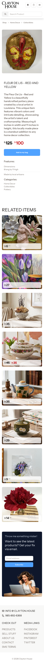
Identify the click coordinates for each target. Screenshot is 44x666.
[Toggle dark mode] (27, 4)
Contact (8, 642)
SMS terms (9, 646)
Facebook (30, 629)
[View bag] (33, 4)
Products (8, 629)
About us (8, 638)
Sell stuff (9, 633)
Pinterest (30, 638)
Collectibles (28, 22)
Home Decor (15, 22)
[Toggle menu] (39, 4)
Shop (4, 22)
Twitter (29, 642)
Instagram (31, 633)
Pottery (7, 189)
